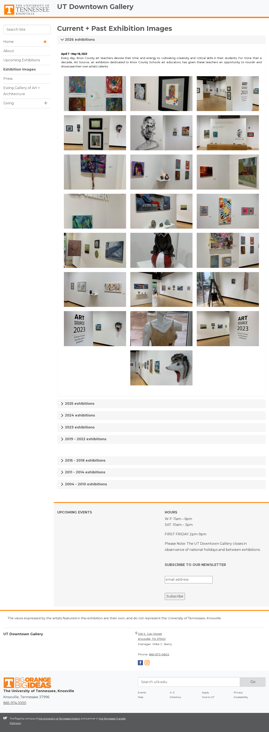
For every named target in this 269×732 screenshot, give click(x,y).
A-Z (172, 692)
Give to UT (208, 697)
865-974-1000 (14, 703)
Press (7, 79)
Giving (8, 103)
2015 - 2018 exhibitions (84, 460)
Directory (175, 697)
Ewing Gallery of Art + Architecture (21, 91)
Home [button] (8, 42)
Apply (205, 692)
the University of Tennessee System (59, 718)
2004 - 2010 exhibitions (85, 484)
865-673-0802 (159, 654)
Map (140, 697)
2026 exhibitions (79, 40)
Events (142, 692)
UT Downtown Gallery (95, 7)
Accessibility (241, 697)
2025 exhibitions (79, 404)
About (8, 51)
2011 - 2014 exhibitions (84, 472)
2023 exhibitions (79, 427)
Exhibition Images (19, 69)
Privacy (238, 692)
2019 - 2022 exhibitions (85, 439)
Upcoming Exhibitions (21, 60)
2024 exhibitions (79, 415)
